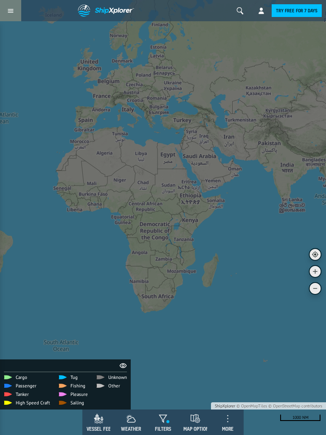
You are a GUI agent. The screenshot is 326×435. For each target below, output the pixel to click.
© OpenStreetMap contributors (295, 406)
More (227, 429)
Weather (131, 429)
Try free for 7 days (297, 11)
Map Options (197, 429)
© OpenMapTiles (251, 406)
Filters (163, 429)
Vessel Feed (100, 429)
